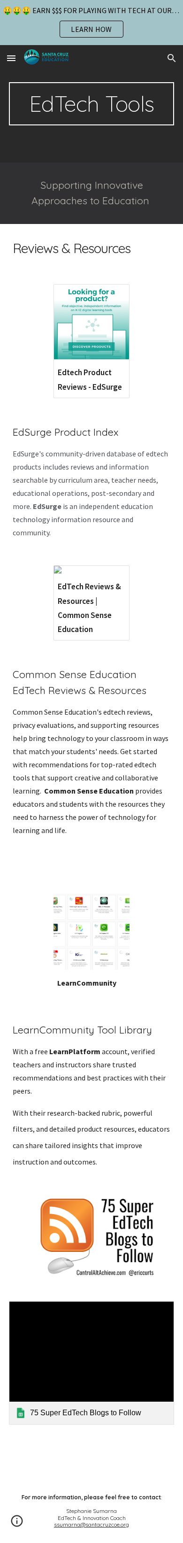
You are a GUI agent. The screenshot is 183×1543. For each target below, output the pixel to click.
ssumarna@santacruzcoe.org (91, 1524)
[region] (91, 22)
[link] (91, 1363)
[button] (11, 58)
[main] (91, 103)
